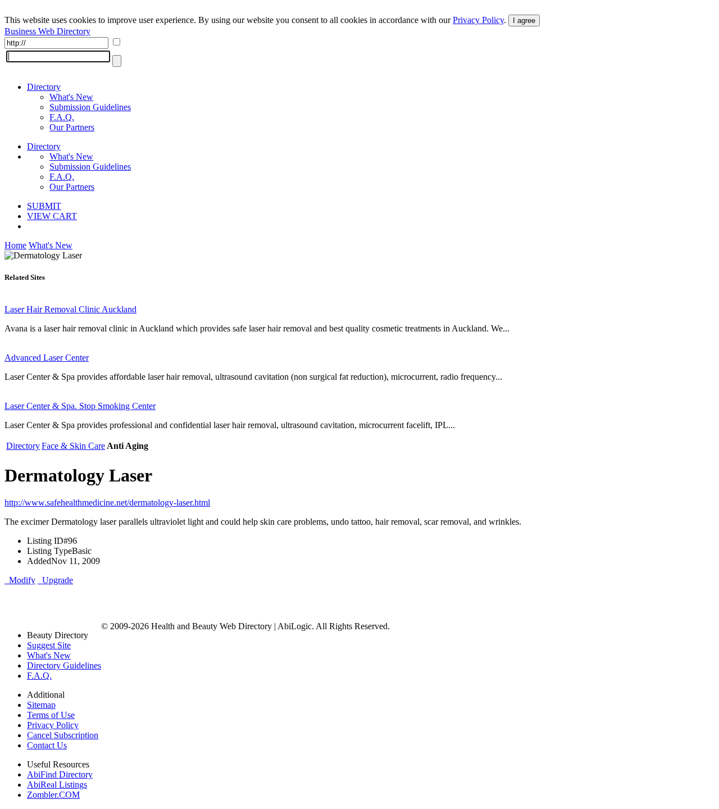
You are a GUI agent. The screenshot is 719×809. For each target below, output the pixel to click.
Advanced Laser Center (46, 357)
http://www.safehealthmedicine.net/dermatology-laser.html (107, 502)
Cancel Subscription (62, 735)
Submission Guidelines (90, 107)
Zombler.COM (53, 794)
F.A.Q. (61, 117)
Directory (44, 87)
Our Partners (71, 127)
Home (15, 245)
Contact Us (47, 745)
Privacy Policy (478, 20)
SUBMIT (44, 206)
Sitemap (41, 705)
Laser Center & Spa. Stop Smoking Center (80, 406)
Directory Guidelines (64, 665)
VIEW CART (52, 216)
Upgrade (55, 580)
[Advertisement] (135, 602)
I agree (524, 20)
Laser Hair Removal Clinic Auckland (70, 309)
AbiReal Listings (57, 784)
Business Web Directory (47, 31)
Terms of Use (51, 715)
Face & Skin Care (73, 446)
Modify (19, 580)
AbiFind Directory (60, 774)
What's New (71, 97)
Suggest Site (49, 645)
